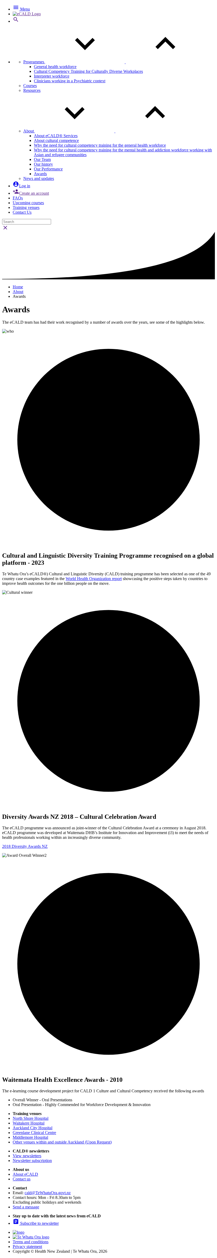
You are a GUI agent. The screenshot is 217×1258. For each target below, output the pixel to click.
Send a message (26, 1207)
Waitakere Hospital (28, 1123)
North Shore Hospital (30, 1118)
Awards (40, 173)
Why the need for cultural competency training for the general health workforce (100, 145)
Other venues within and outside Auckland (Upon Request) (62, 1142)
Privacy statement (27, 1246)
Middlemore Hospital (30, 1137)
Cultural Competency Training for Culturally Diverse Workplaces (88, 71)
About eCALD (25, 1174)
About (29, 131)
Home (18, 287)
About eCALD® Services (56, 135)
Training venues (26, 207)
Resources (31, 90)
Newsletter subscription (32, 1160)
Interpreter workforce (51, 76)
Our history (43, 164)
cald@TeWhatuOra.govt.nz (48, 1192)
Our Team (42, 159)
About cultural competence (56, 140)
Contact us (21, 1179)
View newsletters (27, 1156)
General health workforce (55, 66)
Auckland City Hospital (32, 1128)
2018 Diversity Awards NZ (25, 846)
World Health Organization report (94, 578)
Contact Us (22, 212)
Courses (30, 85)
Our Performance (48, 169)
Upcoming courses (28, 202)
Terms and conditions (30, 1242)
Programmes (34, 62)
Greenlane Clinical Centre (34, 1132)
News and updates (38, 178)
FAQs (18, 198)
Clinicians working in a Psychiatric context (69, 81)
